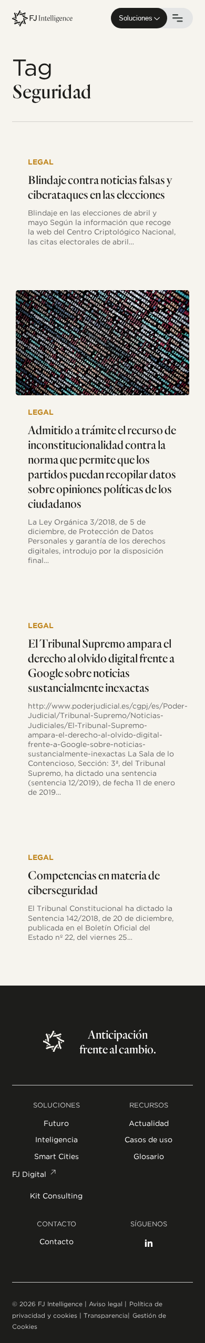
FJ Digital (29, 1174)
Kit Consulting (56, 1196)
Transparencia (106, 1315)
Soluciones (135, 18)
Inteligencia (56, 1139)
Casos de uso (148, 1139)
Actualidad (149, 1123)
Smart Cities (56, 1156)
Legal (41, 162)
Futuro (56, 1123)
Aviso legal (105, 1304)
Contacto (56, 1242)
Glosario (149, 1156)
